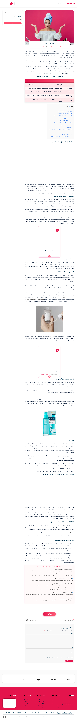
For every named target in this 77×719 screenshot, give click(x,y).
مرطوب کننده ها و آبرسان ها (64, 379)
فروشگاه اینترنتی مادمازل (68, 532)
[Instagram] (5, 717)
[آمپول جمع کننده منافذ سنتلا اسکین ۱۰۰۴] (49, 239)
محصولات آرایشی (55, 698)
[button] (49, 256)
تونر (65, 259)
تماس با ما (57, 707)
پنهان (69, 106)
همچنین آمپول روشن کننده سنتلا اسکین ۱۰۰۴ (34, 299)
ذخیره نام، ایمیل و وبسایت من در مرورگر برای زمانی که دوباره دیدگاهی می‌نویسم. (57, 657)
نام (72, 647)
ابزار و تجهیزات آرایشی (55, 703)
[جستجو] (15, 3)
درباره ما (57, 705)
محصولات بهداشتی (55, 702)
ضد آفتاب (70, 440)
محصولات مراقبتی (55, 700)
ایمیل (71, 652)
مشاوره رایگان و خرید (49, 614)
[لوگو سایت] (70, 3)
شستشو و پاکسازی (68, 196)
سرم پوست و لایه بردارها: (65, 272)
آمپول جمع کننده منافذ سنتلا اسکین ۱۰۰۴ (49, 250)
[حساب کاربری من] (11, 3)
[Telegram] (3, 717)
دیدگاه (71, 633)
